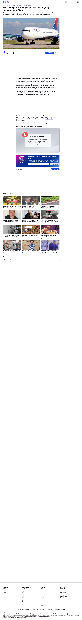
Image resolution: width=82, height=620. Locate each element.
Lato (42, 596)
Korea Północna (24, 588)
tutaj (25, 617)
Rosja (23, 592)
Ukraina (23, 589)
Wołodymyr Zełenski (63, 596)
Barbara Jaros (9, 52)
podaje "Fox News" (49, 81)
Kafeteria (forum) (6, 589)
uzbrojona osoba (49, 119)
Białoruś (23, 600)
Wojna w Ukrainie (44, 595)
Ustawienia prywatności (60, 609)
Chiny (42, 592)
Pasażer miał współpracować (46, 87)
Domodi (4, 588)
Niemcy (23, 599)
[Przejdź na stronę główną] (4, 2)
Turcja (23, 591)
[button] (69, 2)
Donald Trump (62, 589)
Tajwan (23, 596)
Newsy (42, 588)
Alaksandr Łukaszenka (64, 593)
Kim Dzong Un (62, 588)
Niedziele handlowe (44, 589)
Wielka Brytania (24, 601)
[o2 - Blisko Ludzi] (9, 2)
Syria (23, 595)
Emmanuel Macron (63, 592)
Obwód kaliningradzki (44, 591)
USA (23, 597)
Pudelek (4, 592)
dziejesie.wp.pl (44, 123)
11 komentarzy (50, 52)
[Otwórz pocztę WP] (66, 2)
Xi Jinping (62, 595)
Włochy (23, 593)
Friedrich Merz (62, 597)
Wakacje (42, 597)
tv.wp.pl (4, 591)
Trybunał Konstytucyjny (45, 593)
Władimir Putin (62, 591)
